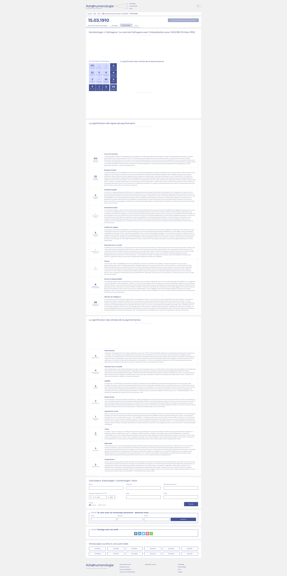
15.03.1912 (116, 553)
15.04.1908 (134, 553)
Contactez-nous (124, 567)
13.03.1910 (153, 548)
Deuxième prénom (170, 484)
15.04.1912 (153, 553)
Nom (90, 484)
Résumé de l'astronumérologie (97, 25)
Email (146, 516)
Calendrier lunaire (150, 564)
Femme (103, 505)
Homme (93, 505)
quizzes (180, 572)
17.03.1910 (134, 548)
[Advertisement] (143, 47)
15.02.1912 (189, 553)
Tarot (131, 8)
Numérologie (133, 6)
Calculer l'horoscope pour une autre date (183, 20)
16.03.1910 (97, 548)
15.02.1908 (171, 553)
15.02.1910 (189, 548)
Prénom (129, 484)
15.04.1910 (171, 548)
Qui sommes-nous (125, 564)
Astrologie (132, 3)
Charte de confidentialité (127, 572)
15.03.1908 (97, 553)
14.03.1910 (116, 548)
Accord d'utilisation (125, 569)
